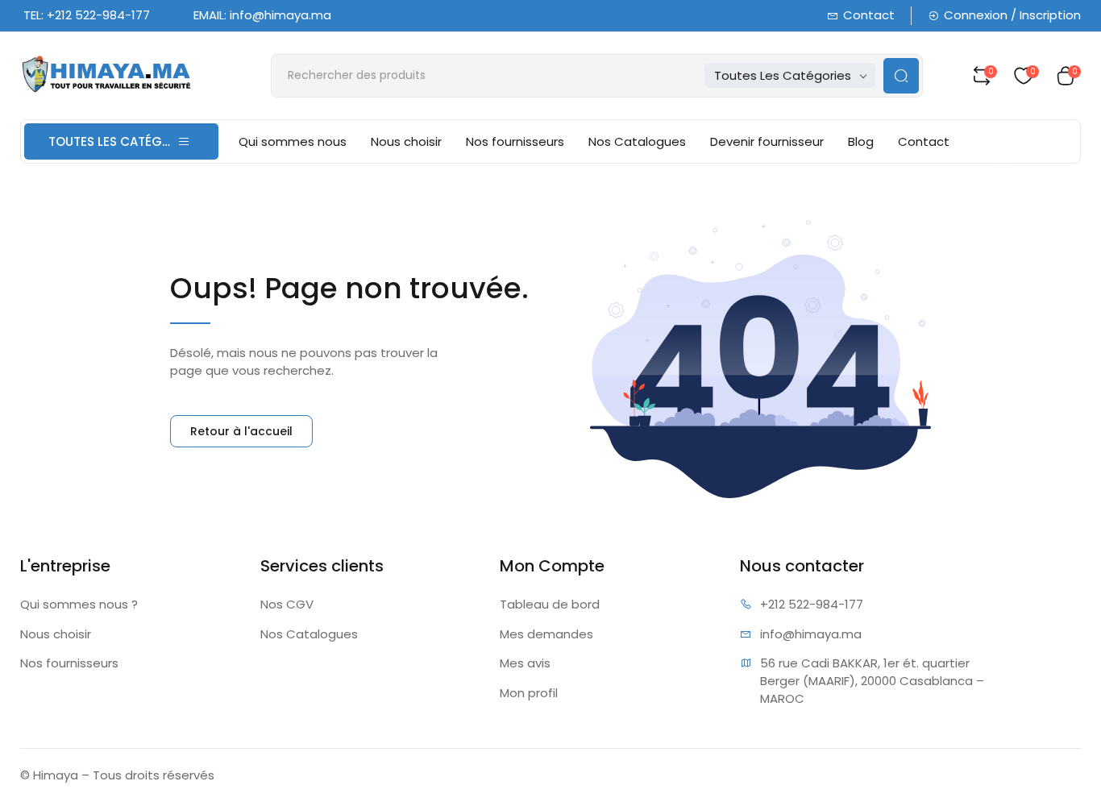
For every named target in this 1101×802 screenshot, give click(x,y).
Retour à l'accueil (241, 431)
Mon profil (529, 692)
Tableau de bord (550, 604)
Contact (869, 14)
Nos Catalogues (637, 141)
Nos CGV (287, 604)
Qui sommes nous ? (79, 604)
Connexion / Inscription (1012, 14)
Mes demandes (546, 633)
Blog (861, 141)
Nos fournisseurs (515, 141)
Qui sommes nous (293, 141)
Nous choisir (406, 141)
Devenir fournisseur (767, 141)
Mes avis (525, 662)
